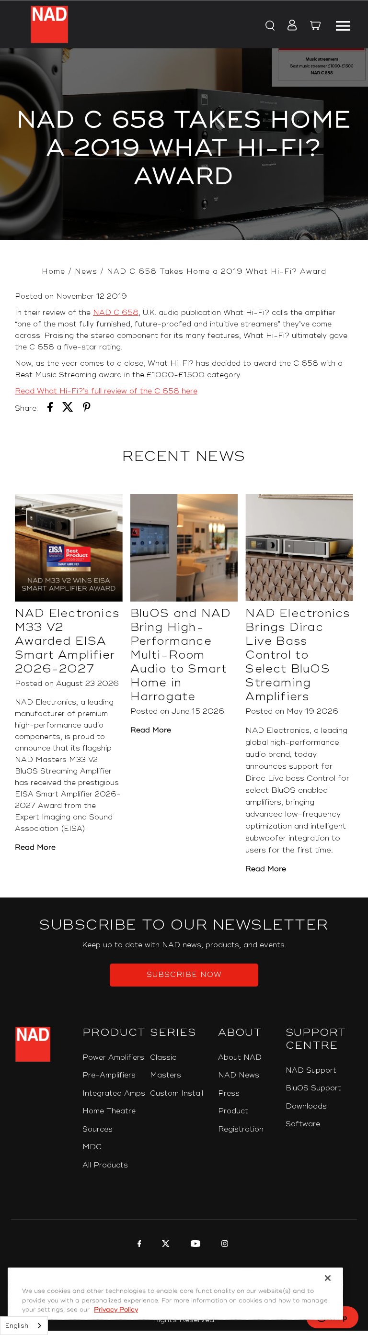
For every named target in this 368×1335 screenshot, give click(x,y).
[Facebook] (138, 1245)
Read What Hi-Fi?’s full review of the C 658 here (106, 391)
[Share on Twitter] (67, 408)
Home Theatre (109, 1111)
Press (229, 1093)
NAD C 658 (115, 312)
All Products (105, 1165)
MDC (92, 1147)
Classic (163, 1057)
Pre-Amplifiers (109, 1075)
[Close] (327, 1278)
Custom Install (176, 1093)
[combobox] (24, 1325)
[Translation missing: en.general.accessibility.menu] (343, 24)
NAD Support (311, 1070)
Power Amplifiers (113, 1057)
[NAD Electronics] (49, 24)
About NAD (240, 1057)
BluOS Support (313, 1088)
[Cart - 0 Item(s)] (315, 26)
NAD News (238, 1075)
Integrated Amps (113, 1093)
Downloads (306, 1106)
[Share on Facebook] (50, 408)
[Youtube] (194, 1245)
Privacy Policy (116, 1309)
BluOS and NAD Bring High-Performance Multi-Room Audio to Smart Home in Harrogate (180, 655)
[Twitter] (165, 1245)
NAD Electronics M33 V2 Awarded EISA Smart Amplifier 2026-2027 (67, 641)
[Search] (269, 25)
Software (303, 1124)
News (86, 271)
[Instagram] (223, 1245)
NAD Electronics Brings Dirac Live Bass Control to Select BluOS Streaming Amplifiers (297, 655)
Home (53, 271)
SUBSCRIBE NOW (184, 974)
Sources (97, 1129)
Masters (165, 1075)
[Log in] (289, 25)
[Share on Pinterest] (87, 408)
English (16, 1326)
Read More (35, 847)
